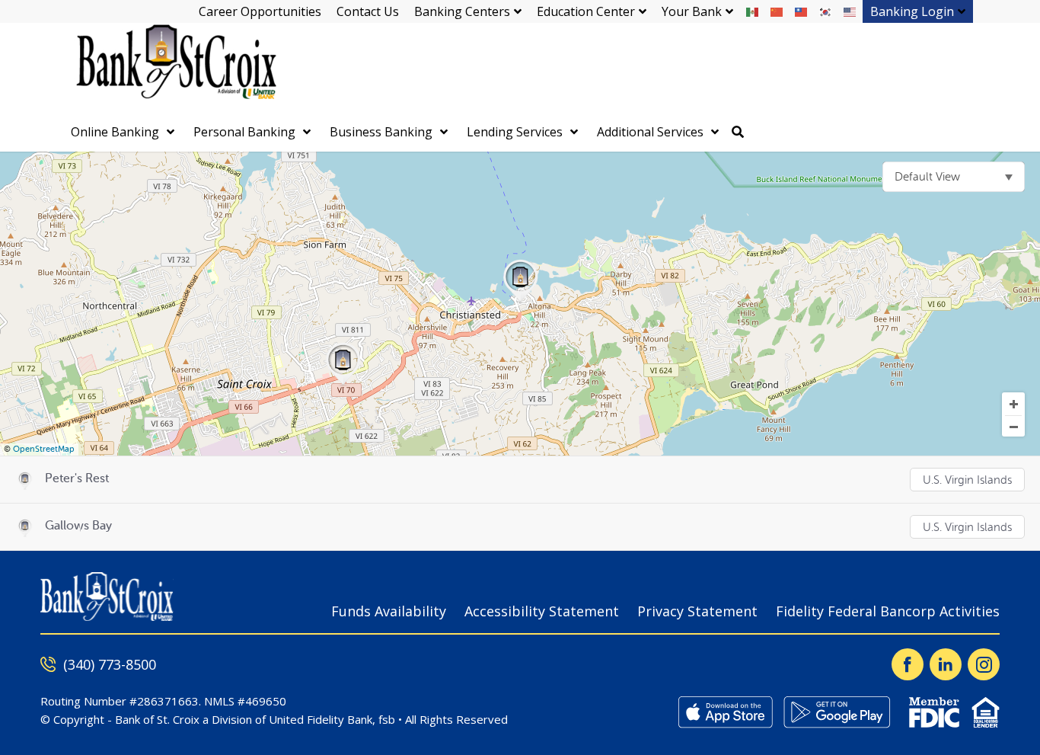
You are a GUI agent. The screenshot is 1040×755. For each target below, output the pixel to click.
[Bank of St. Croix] (173, 68)
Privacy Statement (697, 611)
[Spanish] (753, 11)
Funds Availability (388, 611)
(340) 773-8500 (109, 664)
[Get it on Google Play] (837, 712)
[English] (850, 11)
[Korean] (826, 11)
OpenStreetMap (44, 449)
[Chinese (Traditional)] (802, 11)
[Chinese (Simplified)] (777, 11)
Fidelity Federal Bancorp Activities (888, 611)
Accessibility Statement (541, 611)
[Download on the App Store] (725, 712)
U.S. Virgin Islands (967, 480)
